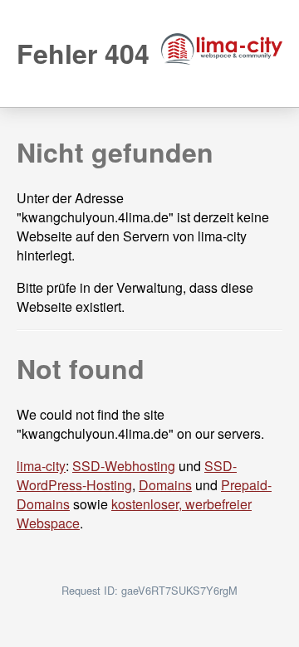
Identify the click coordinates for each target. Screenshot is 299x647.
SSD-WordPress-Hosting (127, 475)
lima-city (41, 465)
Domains (165, 484)
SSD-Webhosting (123, 465)
